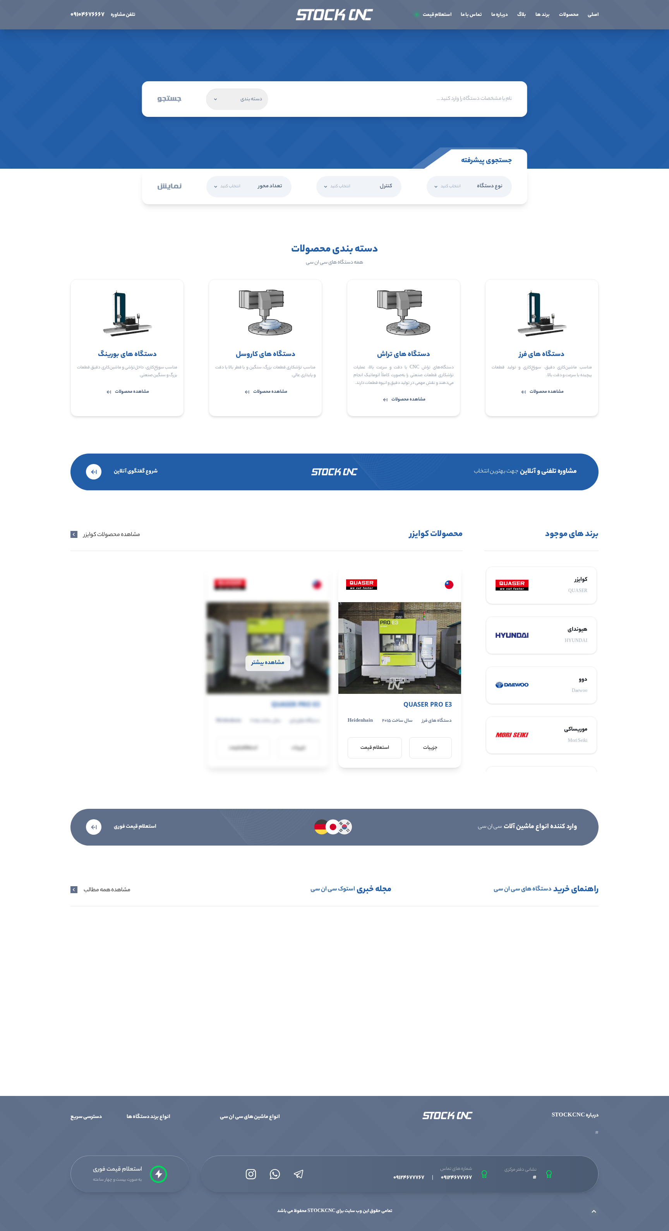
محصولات (568, 15)
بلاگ (521, 15)
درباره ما (499, 15)
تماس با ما (471, 15)
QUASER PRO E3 (427, 704)
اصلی (593, 15)
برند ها (542, 15)
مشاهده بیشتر (268, 663)
